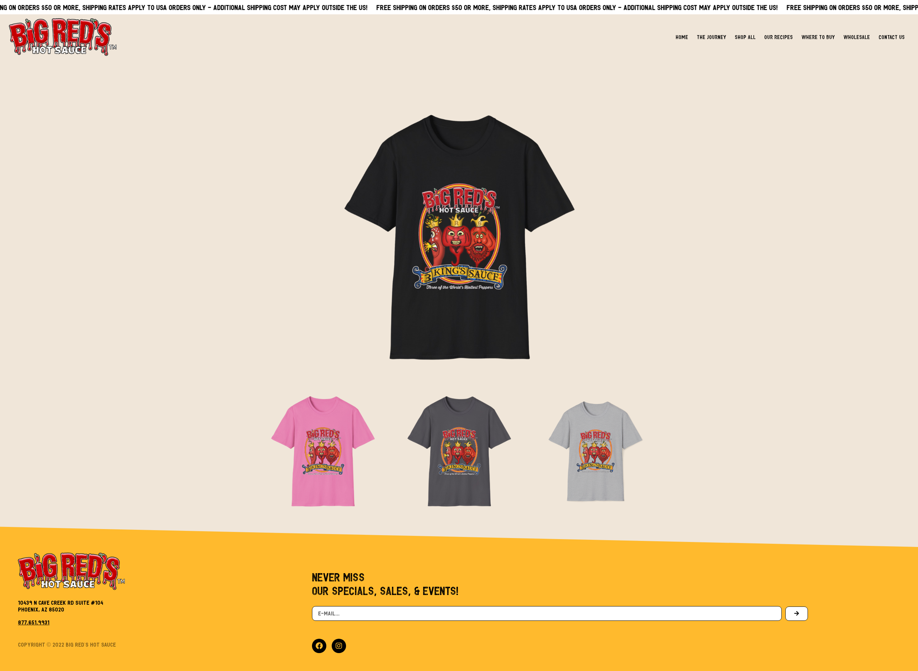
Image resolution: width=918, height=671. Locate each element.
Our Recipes (778, 37)
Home (682, 37)
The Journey (711, 37)
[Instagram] (339, 646)
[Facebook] (319, 646)
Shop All (745, 37)
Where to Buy (818, 37)
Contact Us (892, 37)
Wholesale (856, 37)
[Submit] (796, 613)
